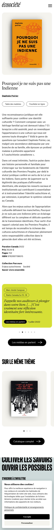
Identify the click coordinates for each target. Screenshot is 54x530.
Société (26, 266)
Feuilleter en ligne (37, 104)
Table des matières (13, 104)
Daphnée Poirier (10, 95)
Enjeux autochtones (11, 266)
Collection (12, 263)
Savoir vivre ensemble (13, 269)
